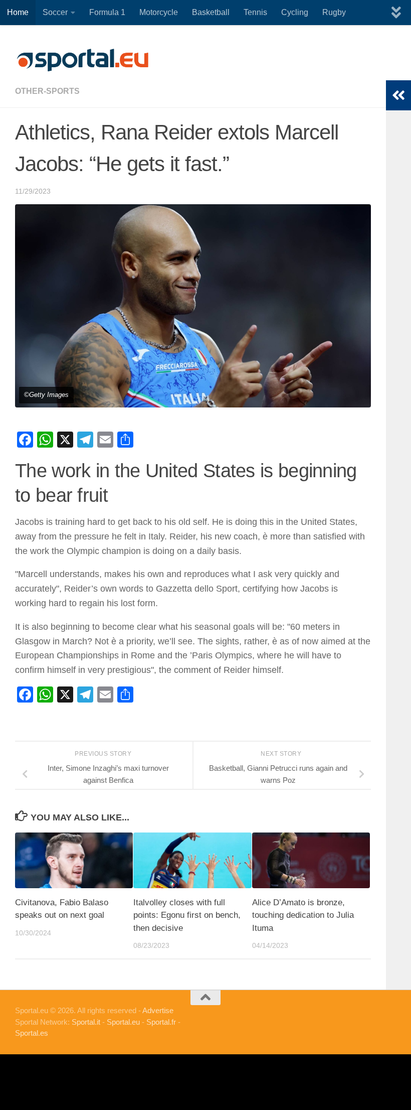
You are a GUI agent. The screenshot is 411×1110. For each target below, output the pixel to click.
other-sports (47, 91)
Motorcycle (158, 12)
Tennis (255, 12)
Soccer (55, 12)
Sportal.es (31, 1033)
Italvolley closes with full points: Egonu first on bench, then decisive (187, 915)
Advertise (157, 1010)
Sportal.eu (123, 1022)
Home (18, 12)
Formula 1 (107, 12)
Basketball (211, 12)
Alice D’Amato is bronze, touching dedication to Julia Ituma (303, 915)
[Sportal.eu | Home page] (82, 60)
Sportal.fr (161, 1022)
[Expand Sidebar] (398, 95)
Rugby (334, 12)
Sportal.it (86, 1022)
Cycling (294, 12)
